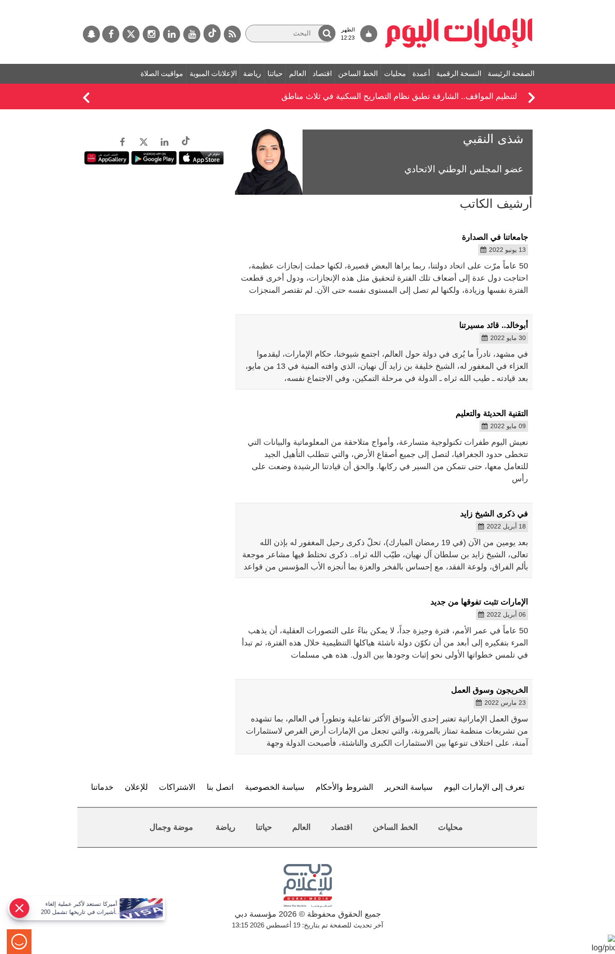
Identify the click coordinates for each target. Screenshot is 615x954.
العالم (297, 73)
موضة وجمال (171, 827)
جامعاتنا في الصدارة (495, 237)
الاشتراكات (177, 787)
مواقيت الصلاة (161, 73)
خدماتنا (102, 787)
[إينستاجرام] (151, 34)
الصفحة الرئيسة (511, 73)
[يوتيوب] (191, 34)
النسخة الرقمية (458, 73)
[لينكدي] (171, 34)
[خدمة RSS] (232, 34)
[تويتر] (131, 34)
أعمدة (421, 73)
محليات (395, 73)
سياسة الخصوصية (274, 787)
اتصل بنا (220, 787)
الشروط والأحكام (344, 787)
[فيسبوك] (110, 34)
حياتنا (275, 73)
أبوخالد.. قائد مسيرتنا (493, 325)
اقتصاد (322, 73)
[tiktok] (212, 33)
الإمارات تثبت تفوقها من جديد (479, 601)
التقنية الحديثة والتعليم (492, 413)
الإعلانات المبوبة (213, 73)
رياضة (252, 73)
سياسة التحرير (408, 787)
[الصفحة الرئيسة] (459, 4)
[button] (326, 33)
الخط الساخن (358, 73)
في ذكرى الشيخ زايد (494, 513)
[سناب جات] (91, 34)
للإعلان (136, 787)
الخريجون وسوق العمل (489, 689)
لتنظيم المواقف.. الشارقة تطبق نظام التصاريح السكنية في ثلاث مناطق (399, 96)
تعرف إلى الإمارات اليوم (484, 787)
